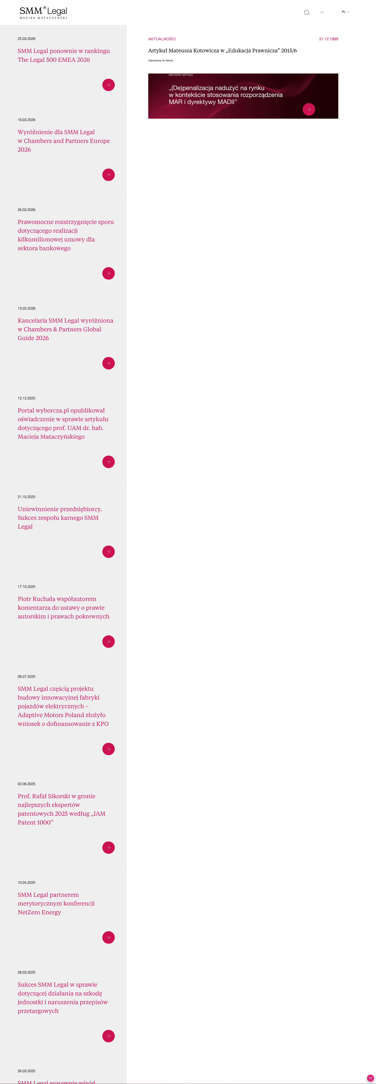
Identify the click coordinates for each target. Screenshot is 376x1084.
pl (344, 12)
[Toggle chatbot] (370, 1078)
